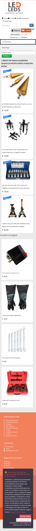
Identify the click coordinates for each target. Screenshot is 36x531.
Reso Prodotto (10, 426)
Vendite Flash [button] (8, 21)
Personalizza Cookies (24, 520)
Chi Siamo (9, 424)
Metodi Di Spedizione (12, 428)
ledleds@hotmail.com (12, 450)
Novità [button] (5, 18)
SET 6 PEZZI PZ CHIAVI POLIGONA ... (11, 358)
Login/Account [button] (25, 18)
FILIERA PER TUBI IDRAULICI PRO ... (11, 400)
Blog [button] (17, 18)
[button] (26, 30)
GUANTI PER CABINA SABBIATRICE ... (12, 315)
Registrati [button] (17, 30)
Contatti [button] (12, 18)
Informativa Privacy (11, 436)
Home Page (5, 48)
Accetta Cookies (25, 516)
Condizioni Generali (11, 432)
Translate (24, 37)
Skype (7, 448)
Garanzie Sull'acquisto (12, 422)
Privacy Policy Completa (17, 512)
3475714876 (10, 447)
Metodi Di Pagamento (12, 420)
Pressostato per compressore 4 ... (11, 273)
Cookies (8, 430)
